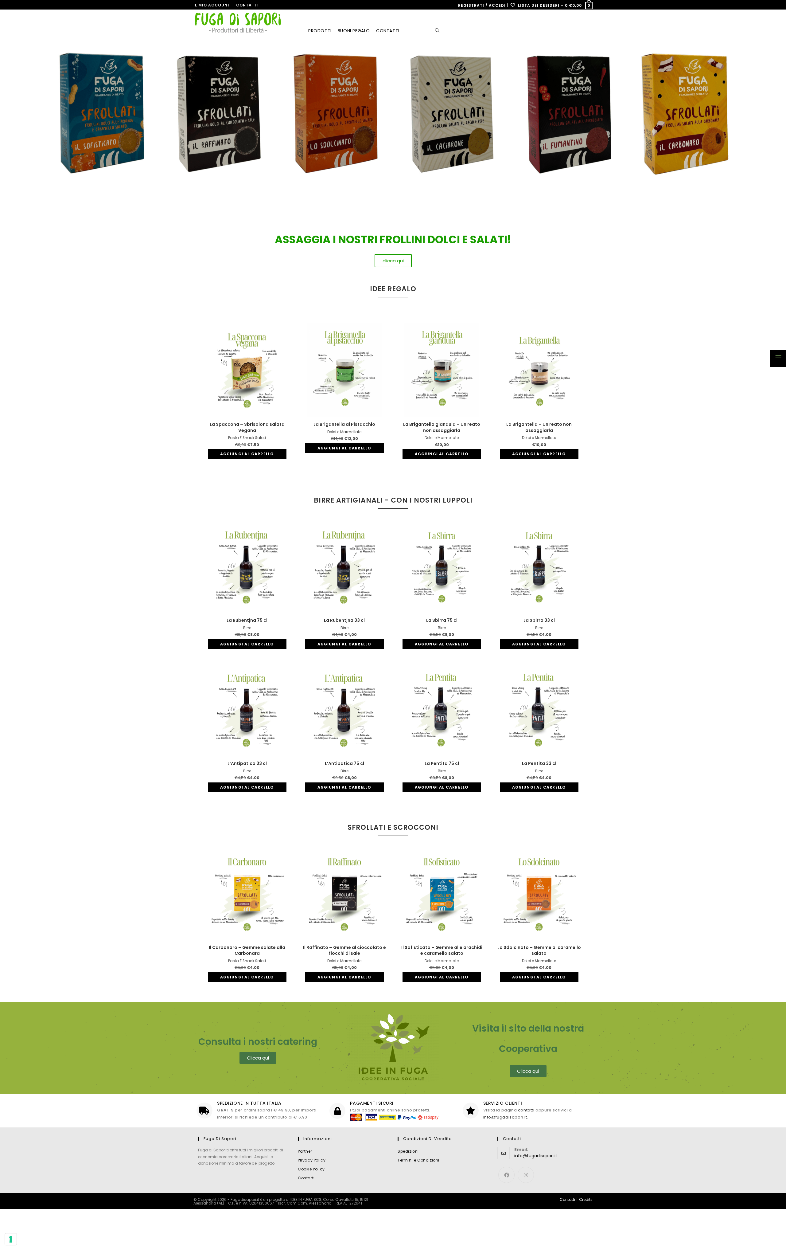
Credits (586, 1199)
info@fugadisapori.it (505, 1117)
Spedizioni (408, 1151)
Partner (305, 1151)
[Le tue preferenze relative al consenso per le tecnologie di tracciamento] (11, 1239)
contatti (526, 1110)
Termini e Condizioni (418, 1160)
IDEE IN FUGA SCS (305, 1199)
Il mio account (211, 5)
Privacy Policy (311, 1160)
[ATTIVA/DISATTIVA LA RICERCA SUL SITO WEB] (422, 31)
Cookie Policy (311, 1169)
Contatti (247, 5)
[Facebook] (506, 1175)
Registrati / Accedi (482, 5)
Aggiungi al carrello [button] (247, 454)
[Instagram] (526, 1175)
